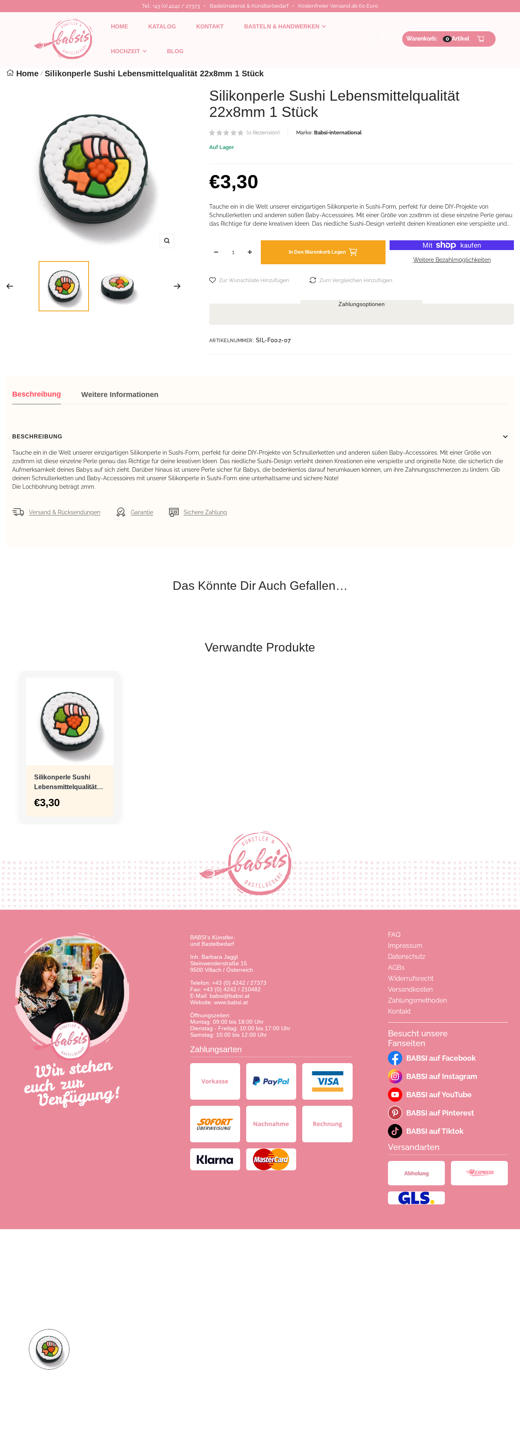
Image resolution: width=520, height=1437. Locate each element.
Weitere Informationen (119, 395)
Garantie (142, 512)
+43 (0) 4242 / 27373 (239, 983)
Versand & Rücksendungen (64, 512)
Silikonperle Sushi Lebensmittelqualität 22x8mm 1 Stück (65, 783)
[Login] (383, 39)
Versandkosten (410, 989)
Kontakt (399, 1011)
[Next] (177, 286)
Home (27, 73)
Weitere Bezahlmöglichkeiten (452, 260)
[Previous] (9, 286)
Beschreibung (36, 394)
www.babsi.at (231, 1002)
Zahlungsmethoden (417, 1000)
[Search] (371, 39)
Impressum (405, 945)
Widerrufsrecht (410, 978)
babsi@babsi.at (229, 996)
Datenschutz (406, 956)
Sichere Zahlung (205, 512)
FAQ (394, 935)
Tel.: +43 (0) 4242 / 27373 (171, 6)
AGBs (396, 967)
